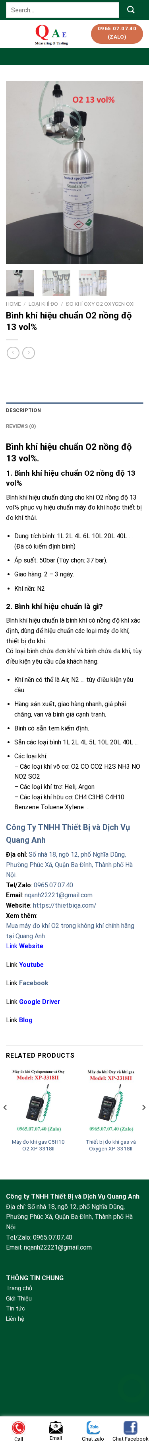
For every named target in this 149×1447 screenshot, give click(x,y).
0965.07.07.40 (53, 885)
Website (31, 946)
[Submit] (131, 10)
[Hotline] (132, 1388)
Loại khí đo (43, 304)
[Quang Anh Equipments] (52, 34)
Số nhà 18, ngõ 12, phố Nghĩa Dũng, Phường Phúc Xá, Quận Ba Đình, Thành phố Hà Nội (69, 865)
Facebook (33, 983)
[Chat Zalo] (132, 1408)
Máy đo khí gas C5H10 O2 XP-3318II (38, 1145)
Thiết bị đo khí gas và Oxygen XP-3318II (111, 1145)
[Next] (130, 172)
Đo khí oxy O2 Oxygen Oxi (100, 304)
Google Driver (39, 1002)
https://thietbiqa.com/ (65, 905)
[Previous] (19, 172)
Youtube (31, 965)
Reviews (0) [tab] (21, 426)
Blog (26, 1020)
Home (13, 304)
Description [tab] (23, 410)
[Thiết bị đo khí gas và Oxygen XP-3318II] (110, 1101)
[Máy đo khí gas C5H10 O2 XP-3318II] (38, 1101)
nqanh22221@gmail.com (59, 895)
